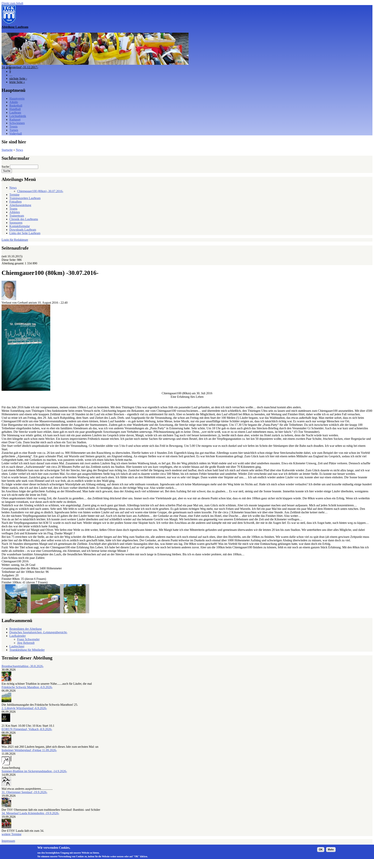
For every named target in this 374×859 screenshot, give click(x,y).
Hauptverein (17, 98)
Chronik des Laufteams (23, 219)
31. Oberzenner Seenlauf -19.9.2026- (24, 792)
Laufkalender (17, 635)
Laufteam (15, 112)
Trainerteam (16, 215)
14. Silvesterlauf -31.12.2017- (20, 67)
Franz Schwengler (28, 639)
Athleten (14, 212)
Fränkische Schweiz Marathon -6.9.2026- (27, 687)
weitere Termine (11, 834)
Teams (13, 208)
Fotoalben (15, 201)
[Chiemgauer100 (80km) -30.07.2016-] (26, 389)
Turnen (13, 130)
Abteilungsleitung (20, 205)
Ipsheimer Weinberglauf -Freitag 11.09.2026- (29, 750)
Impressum (8, 840)
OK (321, 849)
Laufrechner (16, 646)
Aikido (13, 102)
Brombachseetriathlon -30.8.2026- (23, 666)
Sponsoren (15, 222)
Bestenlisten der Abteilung (25, 628)
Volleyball (15, 133)
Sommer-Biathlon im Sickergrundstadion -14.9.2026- (34, 771)
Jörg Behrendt (25, 642)
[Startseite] (9, 23)
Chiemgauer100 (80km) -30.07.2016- (40, 191)
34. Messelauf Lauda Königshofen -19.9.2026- (30, 813)
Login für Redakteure (15, 239)
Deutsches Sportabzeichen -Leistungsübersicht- (38, 632)
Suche (6, 166)
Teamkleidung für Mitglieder (27, 649)
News (19, 150)
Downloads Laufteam (22, 229)
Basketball (15, 105)
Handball (15, 109)
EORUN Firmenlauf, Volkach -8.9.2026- (27, 729)
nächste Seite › (18, 78)
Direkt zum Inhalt (12, 3)
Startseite (7, 150)
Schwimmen (17, 123)
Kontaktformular (19, 226)
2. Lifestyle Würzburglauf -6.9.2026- (24, 708)
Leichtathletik (17, 116)
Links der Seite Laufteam (24, 233)
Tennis (13, 126)
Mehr (331, 849)
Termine (14, 194)
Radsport (14, 119)
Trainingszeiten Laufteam (25, 198)
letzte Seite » (17, 82)
